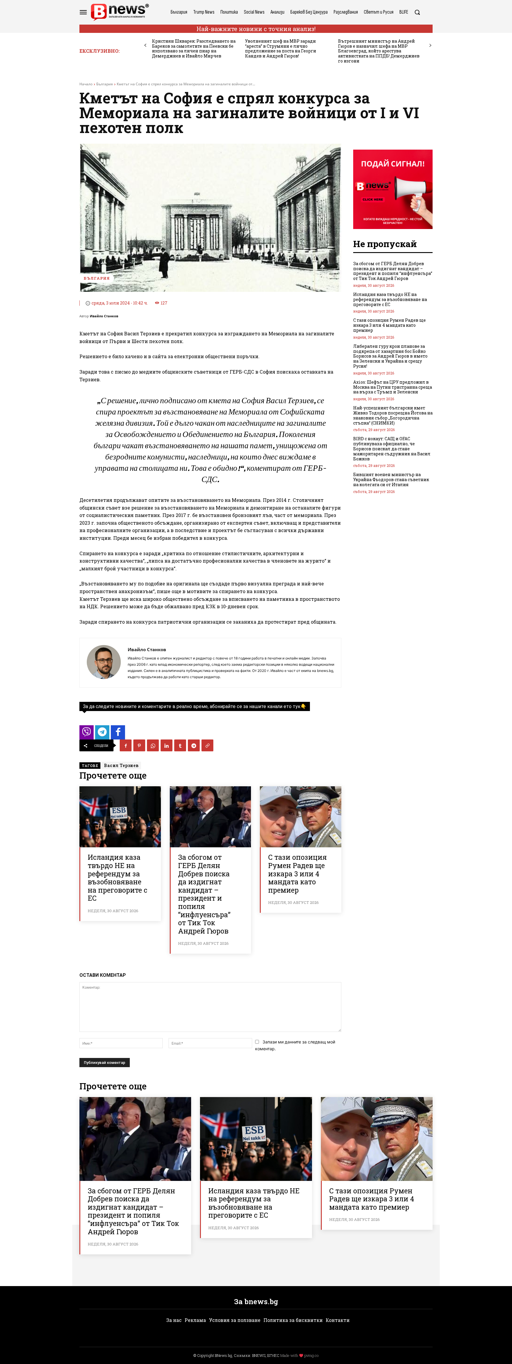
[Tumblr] (180, 745)
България (104, 84)
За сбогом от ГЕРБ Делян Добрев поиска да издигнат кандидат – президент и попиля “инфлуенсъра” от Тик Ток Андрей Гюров (204, 894)
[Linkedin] (166, 745)
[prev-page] (145, 45)
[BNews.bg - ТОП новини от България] (119, 12)
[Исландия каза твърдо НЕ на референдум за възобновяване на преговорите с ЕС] (120, 816)
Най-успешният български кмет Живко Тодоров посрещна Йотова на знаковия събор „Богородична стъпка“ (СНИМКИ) (393, 415)
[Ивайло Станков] (103, 662)
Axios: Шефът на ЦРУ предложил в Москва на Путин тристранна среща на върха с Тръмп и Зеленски (392, 387)
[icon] (86, 734)
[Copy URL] (207, 745)
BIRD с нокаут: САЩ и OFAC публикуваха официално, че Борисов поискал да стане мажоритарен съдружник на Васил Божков (392, 448)
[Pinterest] (139, 745)
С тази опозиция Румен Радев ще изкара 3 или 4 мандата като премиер (297, 873)
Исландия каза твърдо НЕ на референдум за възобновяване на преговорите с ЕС (117, 877)
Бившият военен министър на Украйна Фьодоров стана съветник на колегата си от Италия (391, 479)
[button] (417, 12)
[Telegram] (194, 745)
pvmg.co (311, 1355)
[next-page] (430, 45)
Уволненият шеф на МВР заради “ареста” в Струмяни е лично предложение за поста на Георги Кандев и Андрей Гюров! (280, 48)
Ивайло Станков (104, 316)
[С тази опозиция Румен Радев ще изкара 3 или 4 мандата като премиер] (300, 816)
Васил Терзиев (121, 765)
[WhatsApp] (153, 745)
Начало (85, 84)
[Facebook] (126, 745)
